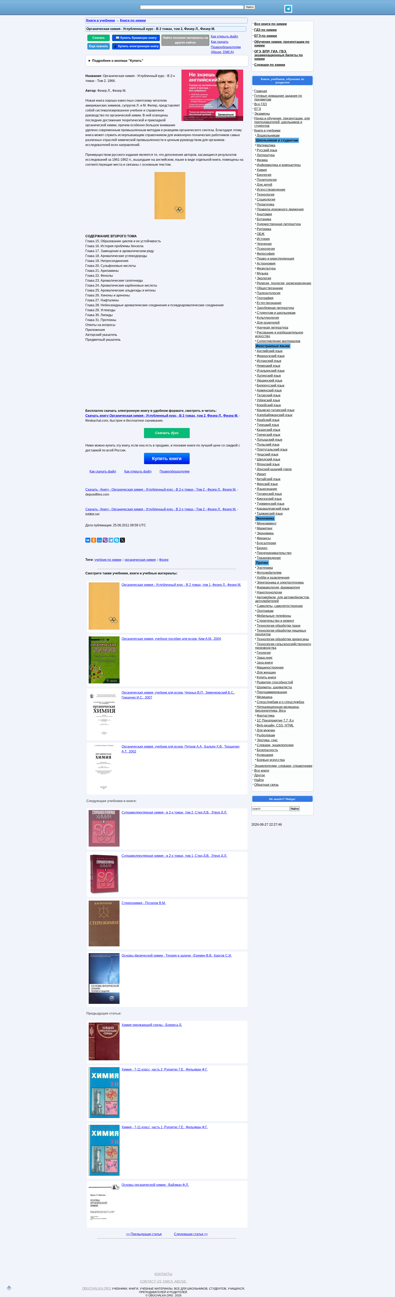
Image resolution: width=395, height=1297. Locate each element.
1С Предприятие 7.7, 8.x (275, 720)
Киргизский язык (269, 498)
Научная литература (272, 327)
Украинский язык (269, 380)
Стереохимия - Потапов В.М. (144, 903)
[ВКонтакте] (87, 540)
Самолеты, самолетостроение (280, 606)
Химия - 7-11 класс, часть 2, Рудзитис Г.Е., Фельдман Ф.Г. (165, 1069)
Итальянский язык (271, 370)
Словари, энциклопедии (275, 745)
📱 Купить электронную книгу (136, 46)
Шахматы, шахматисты (274, 687)
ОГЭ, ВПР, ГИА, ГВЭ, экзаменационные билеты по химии (278, 55)
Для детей (264, 184)
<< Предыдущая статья (144, 1234)
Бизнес (262, 548)
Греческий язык (268, 434)
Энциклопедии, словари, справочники (283, 766)
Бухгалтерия (266, 543)
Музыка (262, 273)
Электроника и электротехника (280, 582)
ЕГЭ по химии (265, 36)
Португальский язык (272, 449)
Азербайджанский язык (274, 415)
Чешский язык (267, 454)
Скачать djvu (167, 433)
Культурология (268, 317)
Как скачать (219, 42)
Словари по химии (269, 65)
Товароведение (269, 558)
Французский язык (271, 356)
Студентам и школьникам (276, 312)
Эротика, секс (267, 740)
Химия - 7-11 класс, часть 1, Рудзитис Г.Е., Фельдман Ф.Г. (165, 1127)
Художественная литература (279, 224)
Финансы (264, 538)
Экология (264, 278)
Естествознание (269, 303)
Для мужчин (266, 730)
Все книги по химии (270, 24)
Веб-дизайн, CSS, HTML (275, 725)
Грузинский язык (269, 494)
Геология (264, 652)
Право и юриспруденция (275, 258)
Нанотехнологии (269, 592)
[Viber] (105, 540)
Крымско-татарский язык (275, 410)
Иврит (261, 474)
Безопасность (267, 750)
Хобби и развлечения (273, 577)
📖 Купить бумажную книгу (136, 37)
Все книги (261, 770)
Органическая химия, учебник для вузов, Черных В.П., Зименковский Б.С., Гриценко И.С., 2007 (178, 695)
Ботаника (264, 219)
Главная (260, 91)
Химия (262, 170)
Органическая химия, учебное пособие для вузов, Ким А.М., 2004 (171, 638)
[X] (122, 540)
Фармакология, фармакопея (278, 587)
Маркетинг (265, 528)
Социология (266, 199)
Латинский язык (269, 375)
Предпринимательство (274, 553)
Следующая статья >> (191, 1234)
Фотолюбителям (269, 572)
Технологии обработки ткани (278, 625)
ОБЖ (261, 234)
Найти (259, 780)
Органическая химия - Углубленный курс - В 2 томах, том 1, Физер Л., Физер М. (181, 585)
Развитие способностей (275, 682)
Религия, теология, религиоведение (284, 283)
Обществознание (270, 288)
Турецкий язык (268, 425)
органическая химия (140, 559)
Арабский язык (268, 420)
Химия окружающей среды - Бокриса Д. (152, 1025)
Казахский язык (268, 430)
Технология (265, 194)
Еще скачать (98, 46)
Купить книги (167, 458)
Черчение (264, 244)
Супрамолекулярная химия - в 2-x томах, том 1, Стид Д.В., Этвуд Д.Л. (174, 855)
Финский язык (267, 484)
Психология (266, 248)
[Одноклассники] (93, 540)
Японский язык (268, 464)
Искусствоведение (271, 189)
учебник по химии (107, 559)
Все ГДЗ (260, 104)
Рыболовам (266, 735)
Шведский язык (268, 459)
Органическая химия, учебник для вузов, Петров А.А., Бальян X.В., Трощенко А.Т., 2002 (180, 749)
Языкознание (267, 489)
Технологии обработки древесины (283, 639)
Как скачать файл (102, 471)
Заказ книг (265, 657)
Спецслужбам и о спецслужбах (280, 702)
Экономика (265, 533)
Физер (163, 559)
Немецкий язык (268, 365)
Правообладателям (174, 471)
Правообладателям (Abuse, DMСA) (226, 49)
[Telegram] (110, 540)
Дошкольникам (268, 135)
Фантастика (265, 715)
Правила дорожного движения (280, 209)
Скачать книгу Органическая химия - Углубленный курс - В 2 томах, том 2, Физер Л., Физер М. (161, 415)
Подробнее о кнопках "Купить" (117, 60)
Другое (259, 775)
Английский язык (269, 351)
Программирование (272, 692)
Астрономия (266, 263)
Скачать (98, 37)
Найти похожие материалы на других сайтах (185, 40)
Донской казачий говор (274, 469)
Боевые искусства (271, 760)
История (263, 239)
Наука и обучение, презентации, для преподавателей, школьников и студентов (282, 122)
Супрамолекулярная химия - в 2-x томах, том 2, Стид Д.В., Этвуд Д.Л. (174, 812)
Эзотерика (265, 567)
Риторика (264, 229)
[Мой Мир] (99, 540)
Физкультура (266, 268)
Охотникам (265, 611)
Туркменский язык (270, 503)
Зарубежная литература (275, 308)
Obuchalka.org (96, 1288)
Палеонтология (268, 293)
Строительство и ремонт (275, 620)
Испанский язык (269, 361)
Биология (264, 175)
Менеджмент (266, 523)
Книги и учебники (267, 130)
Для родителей (268, 322)
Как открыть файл (224, 36)
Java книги (265, 662)
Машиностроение (270, 667)
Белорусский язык (270, 385)
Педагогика (265, 204)
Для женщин (266, 672)
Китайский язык (268, 479)
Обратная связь (266, 784)
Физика (262, 160)
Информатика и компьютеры (279, 165)
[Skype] (116, 540)
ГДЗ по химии (265, 30)
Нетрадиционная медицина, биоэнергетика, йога (277, 708)
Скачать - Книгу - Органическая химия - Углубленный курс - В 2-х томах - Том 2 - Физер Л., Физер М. (160, 489)
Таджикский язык (270, 513)
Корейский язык (269, 405)
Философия (266, 253)
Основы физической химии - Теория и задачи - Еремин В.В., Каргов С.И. (177, 955)
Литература (266, 155)
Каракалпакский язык (273, 508)
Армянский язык (269, 390)
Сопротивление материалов (278, 341)
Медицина (264, 697)
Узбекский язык (268, 400)
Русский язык (267, 150)
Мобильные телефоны (274, 616)
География (265, 298)
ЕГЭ (257, 109)
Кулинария (265, 755)
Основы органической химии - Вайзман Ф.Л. (155, 1185)
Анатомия (264, 214)
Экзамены (262, 113)
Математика (266, 145)
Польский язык (268, 444)
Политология (267, 179)
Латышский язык (269, 439)
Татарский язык (268, 395)
